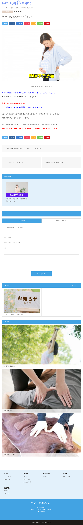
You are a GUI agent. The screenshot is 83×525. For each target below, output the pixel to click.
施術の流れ (26, 479)
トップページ (7, 476)
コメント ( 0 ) (22, 220)
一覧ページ (73, 285)
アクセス (6, 493)
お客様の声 (46, 476)
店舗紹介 (6, 491)
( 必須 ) (7, 237)
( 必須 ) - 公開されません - (13, 242)
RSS (41, 516)
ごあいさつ (7, 479)
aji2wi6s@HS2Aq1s (16, 148)
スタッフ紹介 (66, 476)
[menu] (80, 3)
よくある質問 (27, 482)
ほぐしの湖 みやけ (41, 503)
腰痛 (7, 12)
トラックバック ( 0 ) (61, 220)
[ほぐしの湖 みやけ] (16, 3)
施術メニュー (27, 476)
